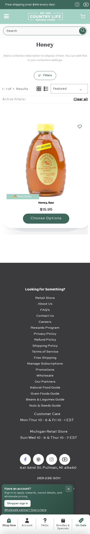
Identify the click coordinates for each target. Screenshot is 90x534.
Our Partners (45, 381)
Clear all (81, 99)
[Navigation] (7, 16)
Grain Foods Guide (45, 393)
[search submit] (82, 30)
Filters (47, 75)
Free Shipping (45, 357)
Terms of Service (45, 351)
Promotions (45, 369)
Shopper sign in (17, 503)
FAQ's (45, 309)
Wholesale (45, 375)
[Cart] (82, 16)
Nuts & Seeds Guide (45, 405)
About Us (45, 303)
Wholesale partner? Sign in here (25, 510)
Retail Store (45, 298)
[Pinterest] (38, 459)
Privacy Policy (45, 333)
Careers (45, 321)
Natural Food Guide (45, 387)
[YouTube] (86, 4)
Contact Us (45, 315)
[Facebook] (25, 459)
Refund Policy (45, 339)
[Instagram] (77, 4)
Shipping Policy (45, 345)
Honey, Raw (46, 202)
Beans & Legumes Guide (45, 399)
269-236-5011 (49, 478)
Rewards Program (45, 327)
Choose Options (46, 218)
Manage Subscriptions (45, 363)
